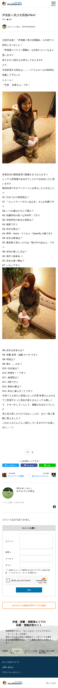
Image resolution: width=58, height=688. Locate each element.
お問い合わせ (7, 667)
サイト (8, 565)
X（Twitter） (11, 465)
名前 (8, 552)
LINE (48, 465)
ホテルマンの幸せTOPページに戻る (29, 605)
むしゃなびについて (10, 662)
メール (9, 558)
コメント (9, 541)
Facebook (30, 465)
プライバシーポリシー (11, 672)
